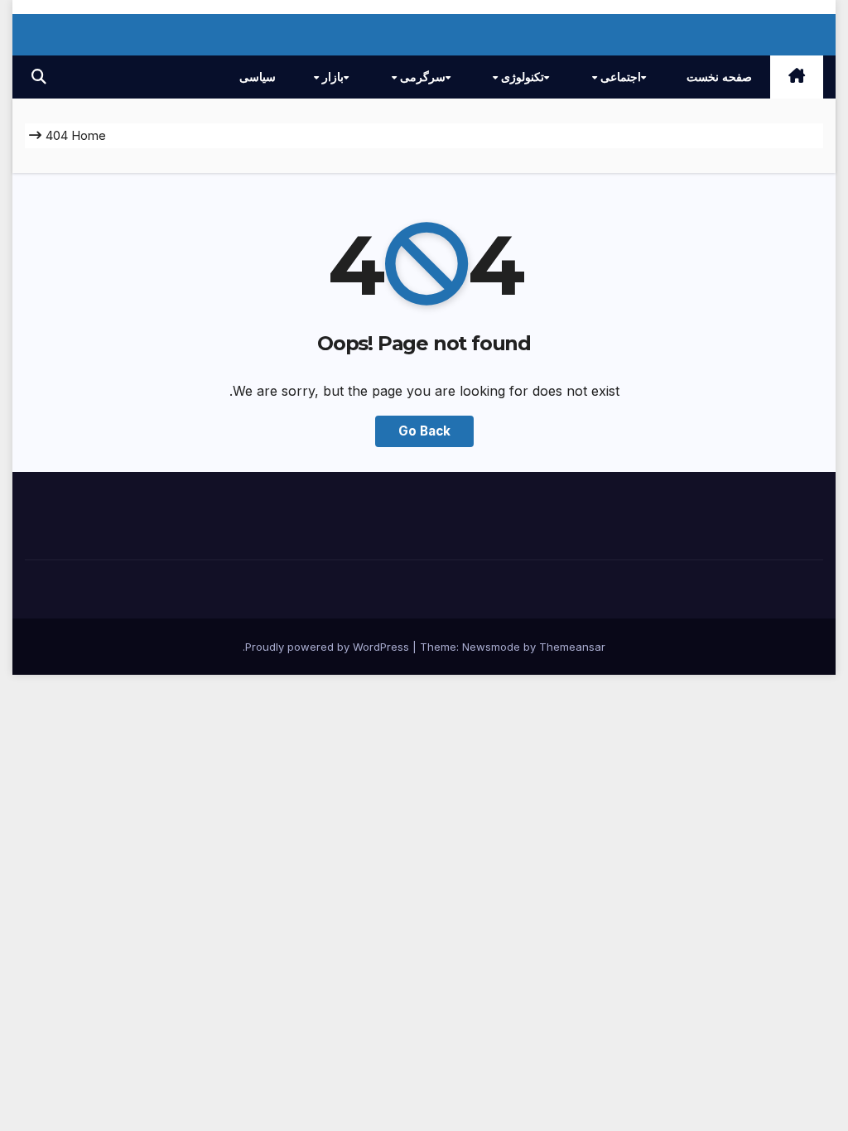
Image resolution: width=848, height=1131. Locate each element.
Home (88, 135)
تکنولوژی (521, 77)
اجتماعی (619, 77)
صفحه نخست (719, 77)
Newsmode (491, 646)
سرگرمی (421, 77)
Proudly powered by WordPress (328, 646)
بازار (331, 77)
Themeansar (572, 646)
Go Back (424, 431)
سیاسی (257, 77)
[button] (38, 76)
